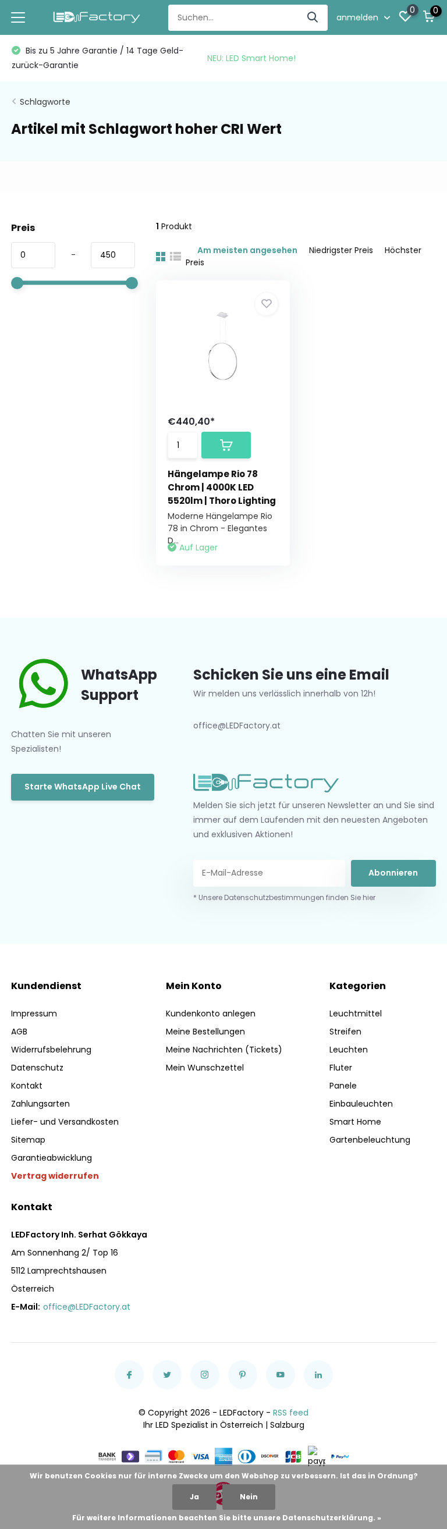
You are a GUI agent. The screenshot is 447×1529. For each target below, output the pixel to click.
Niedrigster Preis (341, 250)
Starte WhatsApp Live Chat (82, 786)
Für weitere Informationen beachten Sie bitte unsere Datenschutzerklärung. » (226, 1518)
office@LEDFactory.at (86, 1307)
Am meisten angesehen (247, 250)
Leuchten (348, 1049)
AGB (19, 1031)
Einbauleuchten (361, 1104)
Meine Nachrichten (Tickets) (224, 1049)
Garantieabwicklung (51, 1158)
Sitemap (28, 1140)
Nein (249, 1497)
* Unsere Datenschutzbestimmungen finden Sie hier (284, 897)
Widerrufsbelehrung (51, 1049)
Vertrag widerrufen (55, 1176)
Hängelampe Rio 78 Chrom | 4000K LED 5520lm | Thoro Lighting (222, 487)
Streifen (345, 1031)
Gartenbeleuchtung (369, 1140)
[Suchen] (313, 18)
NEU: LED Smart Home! (251, 58)
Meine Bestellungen (205, 1031)
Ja (194, 1497)
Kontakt (26, 1085)
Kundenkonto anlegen (211, 1013)
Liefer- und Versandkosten (65, 1122)
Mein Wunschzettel (205, 1067)
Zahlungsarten (40, 1104)
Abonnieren (393, 873)
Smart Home (355, 1122)
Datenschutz (37, 1067)
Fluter (340, 1067)
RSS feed (290, 1412)
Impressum (34, 1013)
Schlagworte (45, 102)
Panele (343, 1085)
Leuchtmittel (355, 1013)
